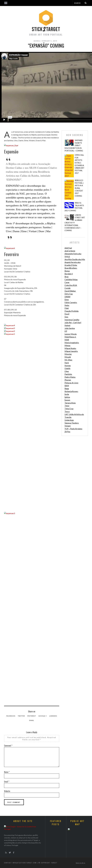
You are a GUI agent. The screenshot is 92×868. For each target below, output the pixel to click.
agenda (37, 41)
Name (6, 772)
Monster (68, 354)
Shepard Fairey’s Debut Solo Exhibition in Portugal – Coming (74, 145)
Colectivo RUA (71, 285)
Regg (67, 388)
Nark (67, 362)
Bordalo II (69, 274)
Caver (67, 282)
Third (67, 406)
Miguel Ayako (70, 348)
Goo (66, 317)
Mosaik (68, 357)
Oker (67, 371)
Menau (67, 345)
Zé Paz (67, 431)
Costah (67, 288)
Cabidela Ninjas (71, 279)
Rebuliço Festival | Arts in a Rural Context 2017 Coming (79, 188)
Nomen (68, 365)
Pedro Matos (70, 377)
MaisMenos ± (70, 337)
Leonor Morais (71, 334)
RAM (67, 385)
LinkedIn (53, 716)
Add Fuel (68, 248)
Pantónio (68, 374)
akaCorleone (70, 251)
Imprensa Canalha (72, 319)
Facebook (10, 716)
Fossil (67, 314)
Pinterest (31, 716)
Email (31, 720)
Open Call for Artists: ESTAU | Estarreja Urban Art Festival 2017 (79, 164)
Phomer (68, 380)
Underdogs (69, 420)
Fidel (67, 308)
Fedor (67, 305)
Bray (67, 276)
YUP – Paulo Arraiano (73, 428)
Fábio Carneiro (71, 302)
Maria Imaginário (72, 342)
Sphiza (67, 397)
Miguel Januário (71, 351)
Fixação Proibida (71, 311)
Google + (42, 716)
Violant (68, 426)
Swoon (67, 400)
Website (7, 791)
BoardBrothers (71, 268)
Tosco (67, 411)
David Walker (70, 291)
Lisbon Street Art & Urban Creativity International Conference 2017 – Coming (75, 223)
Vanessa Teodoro (72, 423)
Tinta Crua (69, 408)
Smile (67, 394)
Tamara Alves (70, 403)
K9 (66, 331)
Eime (67, 299)
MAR (67, 340)
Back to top (80, 863)
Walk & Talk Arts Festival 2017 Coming (74, 207)
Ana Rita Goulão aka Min (75, 259)
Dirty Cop (69, 294)
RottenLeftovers (71, 391)
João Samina (70, 328)
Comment (8, 745)
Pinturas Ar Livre (71, 383)
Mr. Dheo (68, 360)
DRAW (67, 297)
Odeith (67, 368)
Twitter (21, 716)
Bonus (67, 271)
